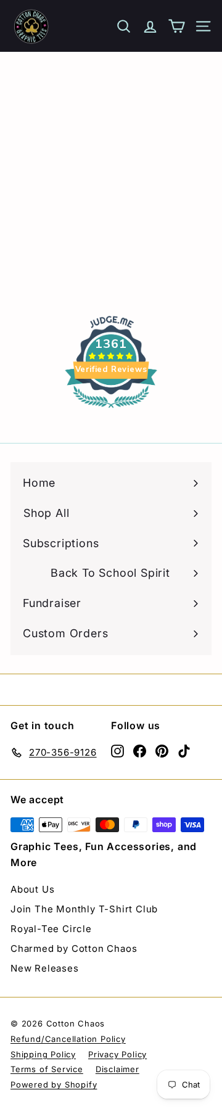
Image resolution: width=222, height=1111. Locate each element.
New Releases (44, 968)
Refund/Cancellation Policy (68, 1039)
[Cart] (176, 26)
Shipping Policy (43, 1054)
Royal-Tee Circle (51, 929)
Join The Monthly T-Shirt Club (84, 909)
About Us (32, 889)
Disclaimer (117, 1069)
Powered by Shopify (53, 1084)
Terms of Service (46, 1069)
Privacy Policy (117, 1054)
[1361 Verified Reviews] (111, 409)
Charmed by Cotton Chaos (73, 948)
